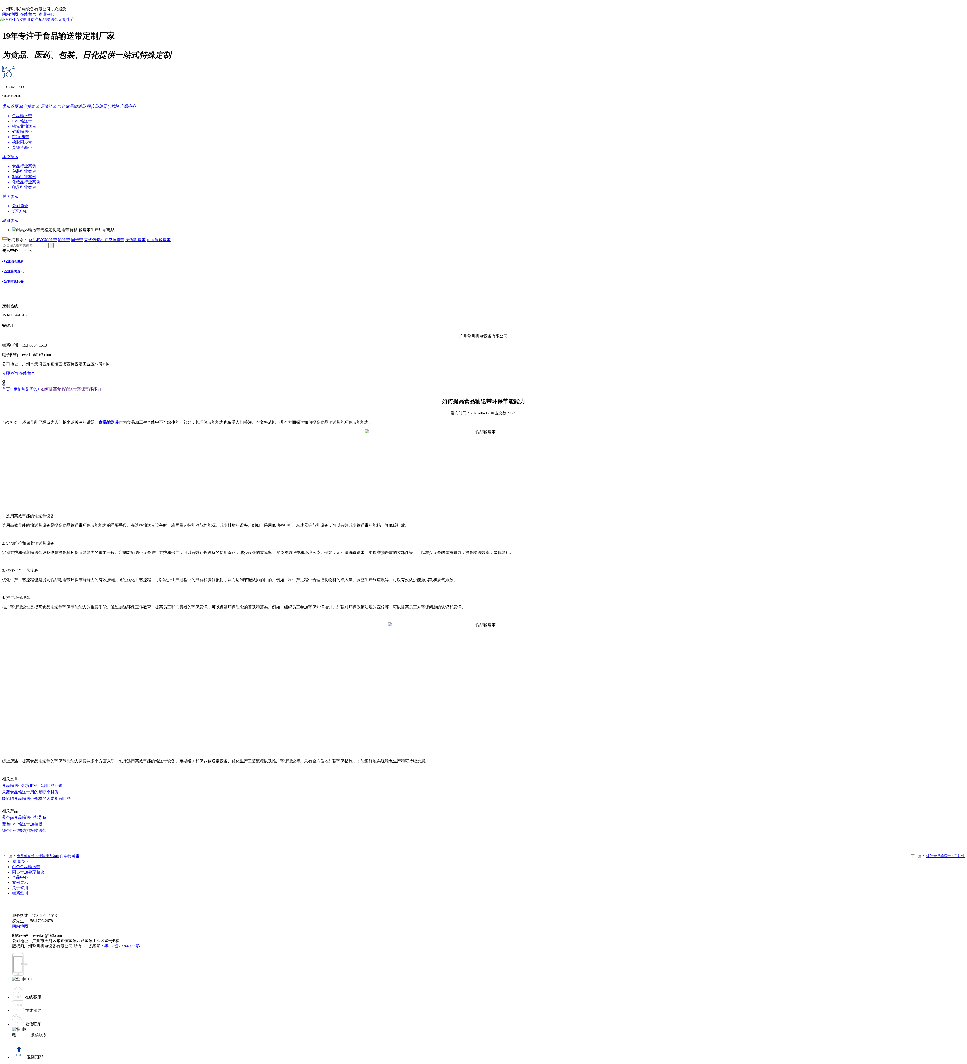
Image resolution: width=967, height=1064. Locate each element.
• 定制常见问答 (13, 281)
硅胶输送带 (22, 131)
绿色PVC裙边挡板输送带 (24, 830)
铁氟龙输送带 (24, 126)
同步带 (77, 240)
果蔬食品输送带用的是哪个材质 (30, 792)
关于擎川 (20, 888)
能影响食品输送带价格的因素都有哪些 (36, 798)
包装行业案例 (24, 171)
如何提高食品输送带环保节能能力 (71, 389)
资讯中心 (46, 14)
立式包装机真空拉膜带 (104, 240)
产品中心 (20, 877)
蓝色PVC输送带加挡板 (22, 824)
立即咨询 (10, 373)
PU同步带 (20, 137)
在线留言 (28, 14)
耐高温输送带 (159, 240)
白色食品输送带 (26, 867)
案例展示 (20, 882)
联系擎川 (20, 893)
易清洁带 (20, 861)
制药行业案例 (24, 176)
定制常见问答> (26, 389)
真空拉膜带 (69, 856)
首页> (7, 389)
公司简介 (20, 206)
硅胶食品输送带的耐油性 (945, 856)
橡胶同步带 (22, 142)
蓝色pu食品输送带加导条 (24, 817)
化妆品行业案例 (26, 182)
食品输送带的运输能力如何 (38, 856)
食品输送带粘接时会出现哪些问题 (32, 785)
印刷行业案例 (24, 187)
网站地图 (10, 14)
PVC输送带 (22, 121)
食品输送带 (22, 116)
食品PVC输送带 (43, 240)
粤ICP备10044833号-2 (123, 946)
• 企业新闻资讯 (13, 271)
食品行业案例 (24, 166)
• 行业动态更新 (13, 261)
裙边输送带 (135, 240)
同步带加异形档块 (28, 872)
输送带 (64, 240)
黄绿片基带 (22, 147)
